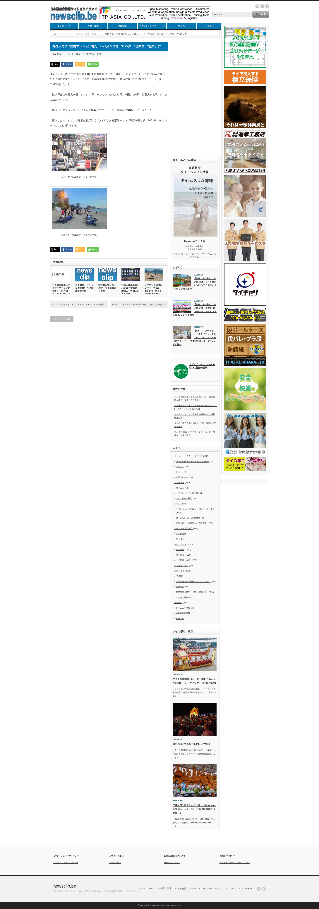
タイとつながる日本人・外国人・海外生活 (195, 509)
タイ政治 (180, 549)
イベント (180, 466)
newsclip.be (64, 886)
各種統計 (122, 26)
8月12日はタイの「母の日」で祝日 (191, 744)
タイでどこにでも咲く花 (187, 493)
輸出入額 (180, 618)
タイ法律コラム (181, 565)
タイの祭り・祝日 (184, 498)
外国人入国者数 (183, 608)
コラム (181, 26)
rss (257, 6)
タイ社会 (180, 555)
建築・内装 (183, 597)
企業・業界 (93, 26)
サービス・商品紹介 (183, 528)
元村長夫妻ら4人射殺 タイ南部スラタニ (107, 287)
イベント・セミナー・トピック (152, 27)
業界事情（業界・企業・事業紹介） (192, 592)
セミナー (180, 472)
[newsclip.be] (74, 20)
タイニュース (64, 26)
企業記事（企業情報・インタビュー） (193, 581)
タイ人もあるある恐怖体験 (188, 518)
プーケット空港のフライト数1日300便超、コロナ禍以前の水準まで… (153, 291)
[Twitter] (259, 889)
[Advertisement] (194, 97)
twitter (262, 6)
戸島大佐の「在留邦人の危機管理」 (192, 523)
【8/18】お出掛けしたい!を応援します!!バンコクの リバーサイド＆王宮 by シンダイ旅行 (195, 309)
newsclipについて (172, 862)
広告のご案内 (115, 862)
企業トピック (182, 477)
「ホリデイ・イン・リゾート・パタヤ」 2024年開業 (79, 304)
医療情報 (180, 587)
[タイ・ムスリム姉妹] (195, 235)
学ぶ (178, 539)
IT (177, 576)
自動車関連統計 (183, 613)
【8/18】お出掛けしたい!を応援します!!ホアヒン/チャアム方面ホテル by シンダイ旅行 (195, 283)
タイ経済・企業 (93, 54)
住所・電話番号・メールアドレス (234, 862)
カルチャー (210, 26)
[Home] (55, 34)
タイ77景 (180, 488)
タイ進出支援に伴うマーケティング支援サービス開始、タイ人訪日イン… (61, 291)
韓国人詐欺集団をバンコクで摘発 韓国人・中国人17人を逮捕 (130, 289)
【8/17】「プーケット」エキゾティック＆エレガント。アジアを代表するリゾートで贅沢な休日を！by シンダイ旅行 (194, 337)
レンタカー (181, 534)
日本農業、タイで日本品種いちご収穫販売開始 (84, 287)
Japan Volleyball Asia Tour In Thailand (192, 461)
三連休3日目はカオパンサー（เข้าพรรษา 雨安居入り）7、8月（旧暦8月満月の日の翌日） (194, 809)
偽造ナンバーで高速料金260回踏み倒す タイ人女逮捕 (137, 304)
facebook (267, 6)
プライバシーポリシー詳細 (65, 862)
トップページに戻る (61, 319)
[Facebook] (264, 889)
